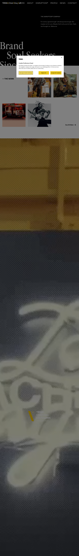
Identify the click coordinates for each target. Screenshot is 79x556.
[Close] (61, 57)
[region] (40, 67)
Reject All (43, 73)
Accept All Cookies (56, 73)
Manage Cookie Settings (26, 73)
